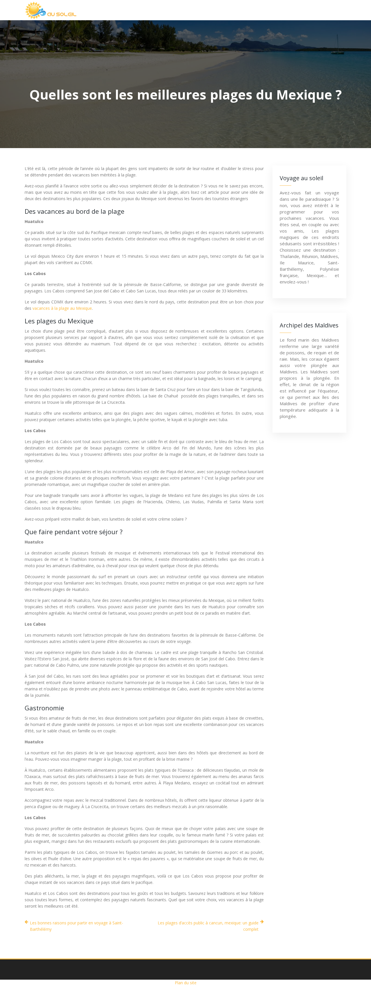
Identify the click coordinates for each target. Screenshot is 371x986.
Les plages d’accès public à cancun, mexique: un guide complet (208, 926)
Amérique (204, 10)
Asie (172, 10)
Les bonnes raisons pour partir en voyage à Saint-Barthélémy (76, 926)
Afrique (141, 10)
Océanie (274, 10)
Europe (240, 10)
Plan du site (186, 982)
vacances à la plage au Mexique (62, 308)
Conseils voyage (318, 10)
